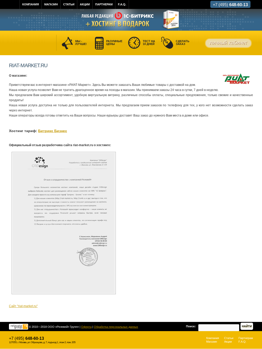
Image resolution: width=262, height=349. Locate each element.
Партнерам (104, 4)
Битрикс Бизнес (52, 131)
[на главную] (16, 4)
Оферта (86, 326)
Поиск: (191, 326)
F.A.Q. (122, 4)
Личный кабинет (228, 42)
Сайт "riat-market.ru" (23, 306)
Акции (85, 4)
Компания (30, 4)
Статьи (68, 4)
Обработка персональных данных (116, 326)
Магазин (51, 4)
